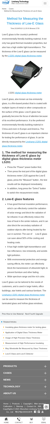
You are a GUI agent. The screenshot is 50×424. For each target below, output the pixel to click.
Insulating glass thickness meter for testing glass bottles (25, 328)
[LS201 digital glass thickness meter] (25, 74)
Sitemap (19, 406)
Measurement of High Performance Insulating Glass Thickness (24, 344)
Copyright (27, 404)
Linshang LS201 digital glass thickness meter (23, 295)
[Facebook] (35, 412)
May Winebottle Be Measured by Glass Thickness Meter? (26, 349)
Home (4, 9)
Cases (11, 9)
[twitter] (39, 412)
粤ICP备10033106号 (23, 412)
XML (39, 406)
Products (16, 404)
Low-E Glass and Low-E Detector (19, 354)
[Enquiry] (46, 406)
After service (39, 404)
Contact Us (31, 406)
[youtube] (42, 412)
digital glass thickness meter (28, 93)
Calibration (7, 406)
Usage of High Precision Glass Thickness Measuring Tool (22, 338)
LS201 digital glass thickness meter (25, 56)
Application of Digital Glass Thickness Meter (23, 332)
